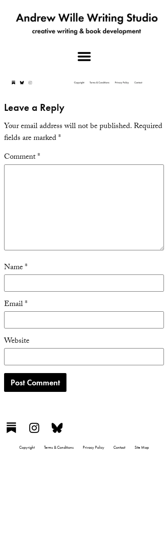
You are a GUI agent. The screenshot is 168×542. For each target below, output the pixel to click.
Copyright (27, 447)
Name (15, 268)
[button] (84, 56)
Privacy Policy (93, 447)
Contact (119, 447)
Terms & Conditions (59, 447)
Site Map (142, 447)
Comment (22, 158)
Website (16, 342)
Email (15, 305)
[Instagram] (34, 427)
